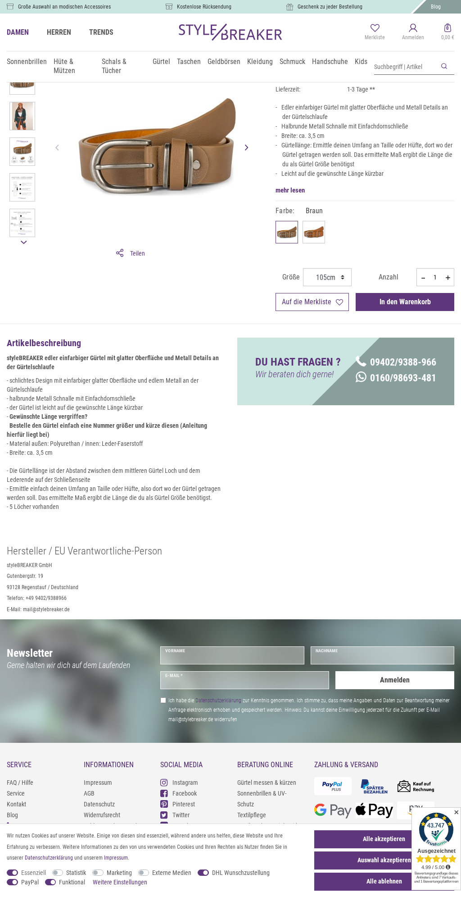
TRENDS (101, 32)
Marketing (119, 872)
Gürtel (161, 61)
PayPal (30, 882)
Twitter (181, 815)
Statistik (76, 872)
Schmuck (292, 61)
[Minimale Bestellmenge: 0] (423, 278)
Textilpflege (251, 815)
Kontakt (16, 804)
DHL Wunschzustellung (241, 872)
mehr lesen (290, 190)
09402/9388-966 (403, 362)
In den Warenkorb (405, 301)
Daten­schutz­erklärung (49, 858)
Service (16, 793)
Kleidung (260, 61)
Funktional (72, 882)
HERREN (59, 32)
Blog (436, 7)
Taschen (189, 61)
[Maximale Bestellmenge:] (448, 278)
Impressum (98, 782)
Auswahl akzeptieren (384, 860)
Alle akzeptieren (384, 838)
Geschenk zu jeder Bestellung (330, 7)
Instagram (185, 782)
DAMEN (18, 32)
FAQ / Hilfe (20, 782)
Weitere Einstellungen (120, 882)
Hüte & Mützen (64, 66)
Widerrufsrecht (102, 815)
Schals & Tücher (114, 66)
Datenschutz (99, 804)
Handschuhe (330, 61)
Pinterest (183, 804)
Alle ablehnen (384, 881)
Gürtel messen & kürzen (266, 782)
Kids (361, 61)
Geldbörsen (224, 61)
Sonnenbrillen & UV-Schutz (261, 799)
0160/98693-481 (403, 378)
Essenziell (33, 872)
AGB (89, 793)
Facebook (184, 793)
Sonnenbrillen (27, 61)
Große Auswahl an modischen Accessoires (64, 7)
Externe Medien (171, 872)
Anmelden (395, 680)
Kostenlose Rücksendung (204, 7)
